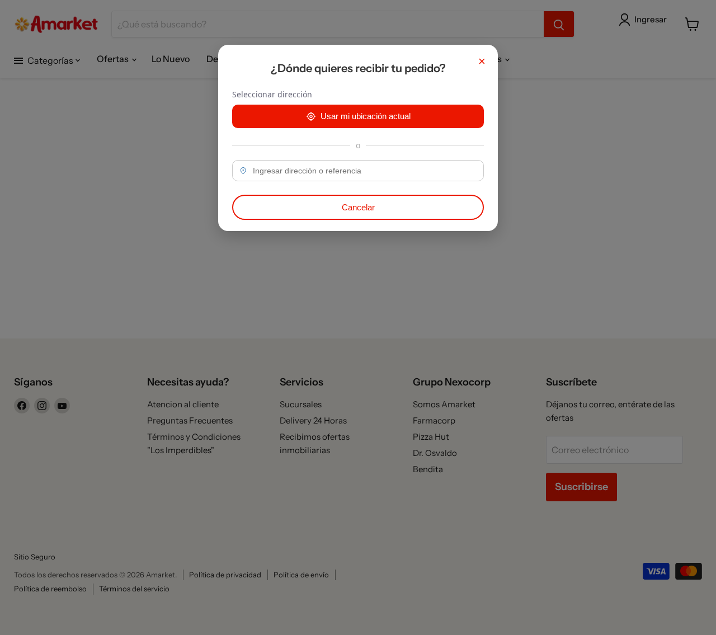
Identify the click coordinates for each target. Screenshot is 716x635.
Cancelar (358, 207)
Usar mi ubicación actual (366, 116)
